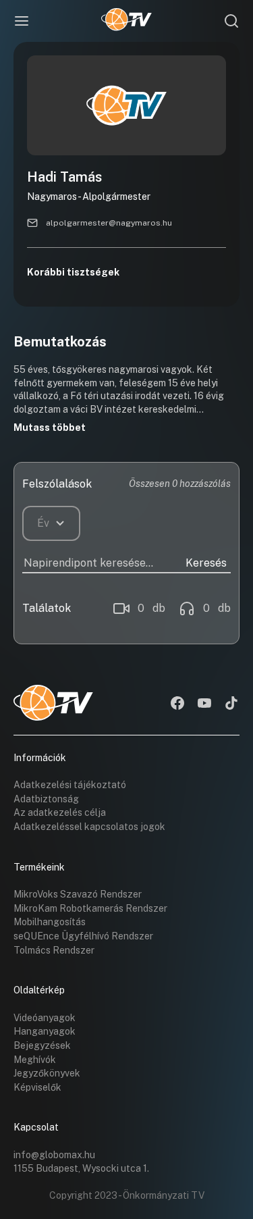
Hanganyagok (44, 1031)
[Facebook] (177, 704)
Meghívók (34, 1059)
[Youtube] (204, 704)
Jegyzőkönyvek (46, 1073)
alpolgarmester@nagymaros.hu (109, 223)
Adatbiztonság (46, 799)
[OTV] (126, 21)
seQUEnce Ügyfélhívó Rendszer (83, 936)
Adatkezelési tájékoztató (69, 784)
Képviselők (37, 1087)
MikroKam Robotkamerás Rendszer (90, 908)
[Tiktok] (231, 704)
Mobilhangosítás (49, 921)
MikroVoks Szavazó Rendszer (77, 894)
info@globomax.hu (54, 1154)
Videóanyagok (44, 1017)
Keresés (206, 562)
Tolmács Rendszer (53, 950)
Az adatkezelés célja (59, 812)
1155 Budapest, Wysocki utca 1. (81, 1168)
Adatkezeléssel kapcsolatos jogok (89, 826)
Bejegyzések (42, 1045)
